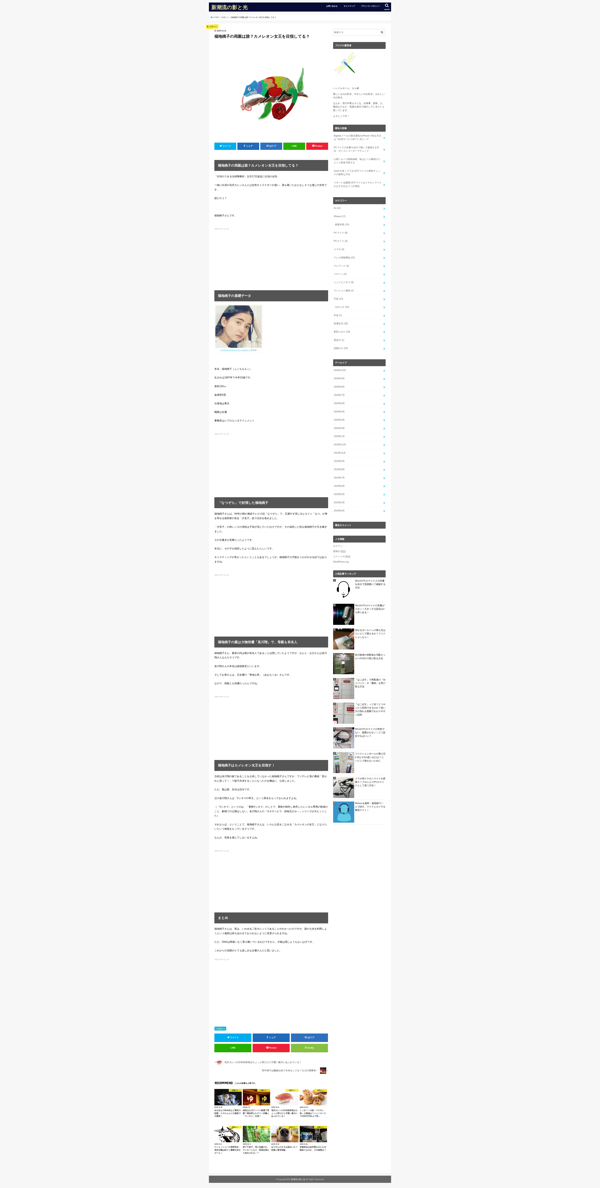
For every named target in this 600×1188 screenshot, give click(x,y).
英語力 (339, 340)
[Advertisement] (271, 257)
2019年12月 (340, 444)
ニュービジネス (344, 282)
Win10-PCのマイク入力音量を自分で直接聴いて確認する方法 (370, 584)
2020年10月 (340, 370)
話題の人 (221, 1029)
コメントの (341, 556)
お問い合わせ (332, 6)
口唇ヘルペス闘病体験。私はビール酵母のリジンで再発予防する (357, 161)
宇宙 (338, 299)
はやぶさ (342, 307)
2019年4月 (339, 502)
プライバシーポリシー (370, 6)
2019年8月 (339, 469)
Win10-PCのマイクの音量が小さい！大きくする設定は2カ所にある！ (370, 609)
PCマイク (341, 233)
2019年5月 (339, 494)
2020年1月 (339, 436)
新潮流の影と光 (229, 7)
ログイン (337, 546)
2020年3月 (339, 428)
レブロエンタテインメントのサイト (235, 350)
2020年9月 (339, 378)
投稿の (339, 551)
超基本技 (342, 224)
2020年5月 (339, 411)
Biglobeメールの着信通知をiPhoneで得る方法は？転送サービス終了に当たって (357, 137)
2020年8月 (339, 387)
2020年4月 (339, 420)
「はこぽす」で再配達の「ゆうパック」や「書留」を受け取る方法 (370, 683)
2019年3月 (339, 510)
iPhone (339, 216)
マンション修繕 (344, 290)
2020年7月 (339, 395)
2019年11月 (340, 453)
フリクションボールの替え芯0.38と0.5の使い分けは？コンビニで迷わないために (370, 757)
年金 (338, 315)
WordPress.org (341, 561)
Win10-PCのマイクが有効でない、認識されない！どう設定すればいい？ (370, 732)
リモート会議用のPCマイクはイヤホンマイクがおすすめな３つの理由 (358, 184)
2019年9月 (339, 461)
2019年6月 (339, 486)
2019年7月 (339, 477)
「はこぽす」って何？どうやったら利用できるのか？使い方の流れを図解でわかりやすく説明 (370, 709)
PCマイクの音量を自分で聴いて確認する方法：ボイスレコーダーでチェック (356, 149)
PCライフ (341, 241)
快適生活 (341, 323)
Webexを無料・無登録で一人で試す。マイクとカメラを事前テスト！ (370, 806)
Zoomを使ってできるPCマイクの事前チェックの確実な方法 (357, 173)
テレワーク (341, 266)
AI (337, 208)
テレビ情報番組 (344, 257)
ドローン (340, 274)
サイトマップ (349, 6)
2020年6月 (339, 403)
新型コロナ (342, 332)
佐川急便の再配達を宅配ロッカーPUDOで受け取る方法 (370, 657)
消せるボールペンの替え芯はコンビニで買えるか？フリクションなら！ (370, 633)
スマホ (339, 249)
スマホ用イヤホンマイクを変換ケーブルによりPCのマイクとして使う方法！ (370, 782)
